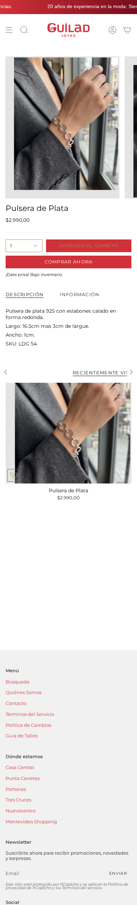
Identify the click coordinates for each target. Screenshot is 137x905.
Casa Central (20, 767)
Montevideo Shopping (31, 821)
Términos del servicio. (82, 888)
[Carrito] (127, 30)
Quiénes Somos (23, 692)
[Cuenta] (112, 30)
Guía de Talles (22, 735)
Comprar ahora (69, 261)
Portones (16, 789)
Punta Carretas (23, 778)
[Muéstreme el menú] (9, 30)
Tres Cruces (18, 800)
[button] (24, 30)
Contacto (16, 703)
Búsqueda (18, 682)
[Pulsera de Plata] (68, 433)
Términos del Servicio (30, 714)
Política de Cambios (28, 725)
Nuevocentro (20, 810)
